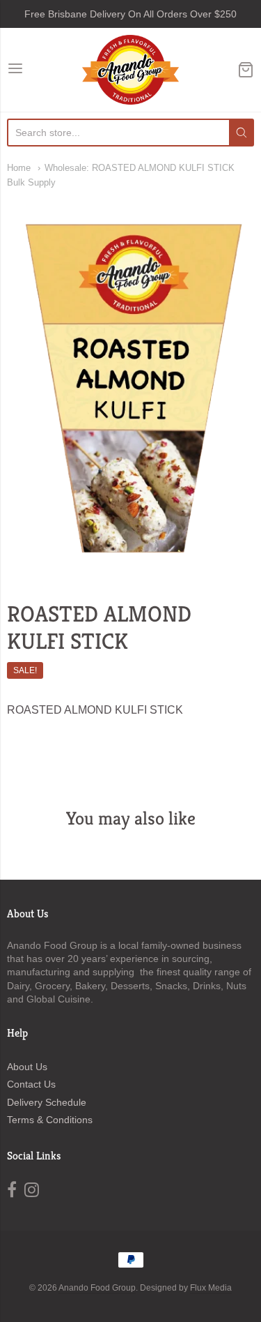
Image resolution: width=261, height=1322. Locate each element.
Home (19, 168)
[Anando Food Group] (130, 70)
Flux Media (211, 1288)
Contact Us (31, 1084)
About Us (27, 1066)
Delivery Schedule (46, 1102)
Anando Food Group (97, 1288)
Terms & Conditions (50, 1119)
